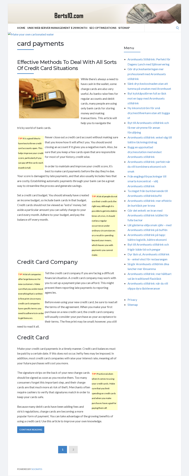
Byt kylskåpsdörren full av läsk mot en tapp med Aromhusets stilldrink (147, 98)
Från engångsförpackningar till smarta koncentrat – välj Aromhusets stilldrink (147, 181)
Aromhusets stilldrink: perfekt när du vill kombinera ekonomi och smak (149, 166)
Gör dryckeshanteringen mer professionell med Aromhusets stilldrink (147, 74)
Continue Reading (30, 429)
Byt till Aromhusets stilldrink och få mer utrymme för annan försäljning (148, 127)
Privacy (132, 299)
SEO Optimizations (102, 27)
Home (21, 27)
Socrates (36, 469)
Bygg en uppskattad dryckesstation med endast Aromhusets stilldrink (145, 152)
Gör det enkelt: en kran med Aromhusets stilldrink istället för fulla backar (148, 215)
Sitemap (124, 27)
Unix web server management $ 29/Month (57, 27)
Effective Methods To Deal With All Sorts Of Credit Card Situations (66, 65)
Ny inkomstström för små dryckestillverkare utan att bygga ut (149, 112)
